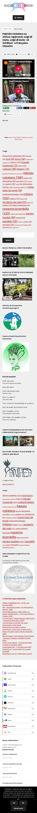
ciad (14, 137)
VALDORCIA (7, 227)
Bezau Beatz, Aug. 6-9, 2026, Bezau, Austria (17, 654)
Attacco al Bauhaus (9, 754)
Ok (14, 803)
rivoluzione (18, 139)
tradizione (19, 225)
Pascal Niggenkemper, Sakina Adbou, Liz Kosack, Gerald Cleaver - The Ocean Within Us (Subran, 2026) (18, 614)
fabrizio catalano (22, 137)
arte (10, 159)
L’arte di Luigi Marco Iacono (12, 764)
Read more (18, 808)
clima (22, 166)
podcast (19, 29)
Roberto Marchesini (21, 205)
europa (20, 173)
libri (9, 187)
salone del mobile (17, 214)
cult (15, 29)
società (10, 221)
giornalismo (21, 181)
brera (20, 159)
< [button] (4, 258)
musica (14, 198)
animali (19, 496)
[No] (35, 800)
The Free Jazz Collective (15, 598)
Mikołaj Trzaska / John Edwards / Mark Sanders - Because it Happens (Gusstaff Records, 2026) (18, 638)
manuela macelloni (20, 187)
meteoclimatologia (12, 194)
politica (7, 205)
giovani (13, 514)
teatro (28, 222)
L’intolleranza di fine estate (12, 783)
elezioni (13, 173)
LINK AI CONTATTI (8, 484)
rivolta (30, 137)
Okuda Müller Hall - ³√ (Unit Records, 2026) (16, 647)
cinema (15, 162)
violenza (15, 227)
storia (21, 222)
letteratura (29, 514)
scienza (20, 218)
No (23, 803)
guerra (10, 184)
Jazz (19, 184)
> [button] (32, 258)
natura (23, 199)
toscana (8, 225)
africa (10, 137)
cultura (9, 169)
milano (7, 524)
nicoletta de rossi (14, 202)
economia (6, 173)
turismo (27, 225)
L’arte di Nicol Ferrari (9, 773)
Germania (9, 181)
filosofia (27, 178)
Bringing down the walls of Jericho (14, 627)
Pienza (30, 202)
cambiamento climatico (8, 499)
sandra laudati (10, 541)
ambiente (19, 156)
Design (23, 169)
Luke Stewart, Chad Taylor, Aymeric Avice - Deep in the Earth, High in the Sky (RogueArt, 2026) (17, 632)
